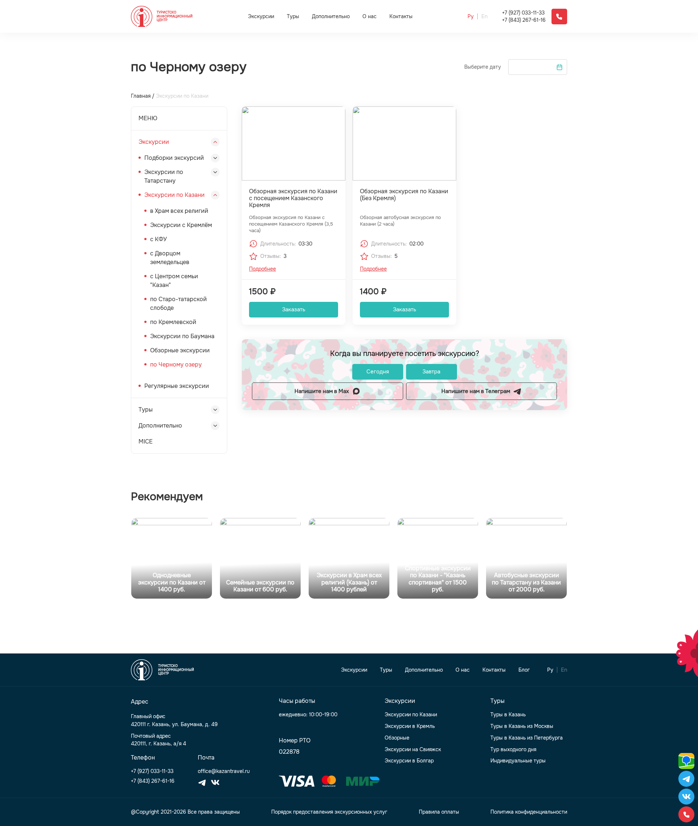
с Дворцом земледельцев (169, 258)
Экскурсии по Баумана (182, 336)
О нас (369, 16)
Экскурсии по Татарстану (163, 176)
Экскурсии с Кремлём (181, 225)
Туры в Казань (508, 715)
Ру (471, 16)
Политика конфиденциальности (528, 812)
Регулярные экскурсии (176, 386)
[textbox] (537, 67)
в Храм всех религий (179, 211)
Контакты (401, 16)
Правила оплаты (439, 812)
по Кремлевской (173, 322)
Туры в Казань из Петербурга (526, 738)
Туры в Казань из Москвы (521, 726)
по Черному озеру (176, 364)
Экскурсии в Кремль (410, 726)
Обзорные (397, 738)
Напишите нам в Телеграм (475, 391)
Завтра (431, 371)
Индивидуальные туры (518, 761)
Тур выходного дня (513, 749)
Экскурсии (261, 16)
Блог (524, 670)
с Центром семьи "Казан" (174, 280)
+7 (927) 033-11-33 (523, 13)
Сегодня (377, 371)
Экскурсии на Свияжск (413, 749)
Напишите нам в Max (321, 391)
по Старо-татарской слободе (178, 303)
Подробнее (262, 269)
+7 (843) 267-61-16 (524, 20)
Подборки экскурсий (174, 158)
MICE (146, 441)
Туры (293, 16)
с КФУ (158, 239)
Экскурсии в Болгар (409, 761)
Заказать (293, 309)
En (484, 16)
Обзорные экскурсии (180, 350)
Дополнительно (331, 16)
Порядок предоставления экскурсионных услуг (329, 812)
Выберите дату (482, 67)
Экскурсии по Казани (174, 195)
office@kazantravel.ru (224, 771)
